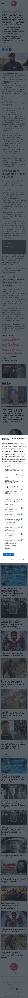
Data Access (14, 559)
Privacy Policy (22, 559)
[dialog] (14, 499)
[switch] (22, 470)
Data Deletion (5, 559)
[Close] (24, 438)
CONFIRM (8, 554)
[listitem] (14, 466)
